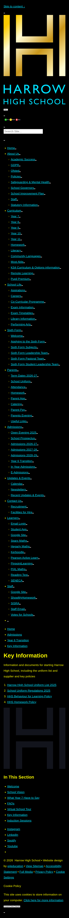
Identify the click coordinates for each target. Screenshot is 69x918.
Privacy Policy (44, 871)
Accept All (7, 906)
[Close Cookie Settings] (4, 912)
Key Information (17, 646)
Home (11, 628)
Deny (12, 906)
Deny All (17, 906)
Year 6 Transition (18, 640)
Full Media (26, 871)
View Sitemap (34, 866)
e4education (15, 866)
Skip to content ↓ (14, 6)
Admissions (14, 634)
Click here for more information (43, 900)
